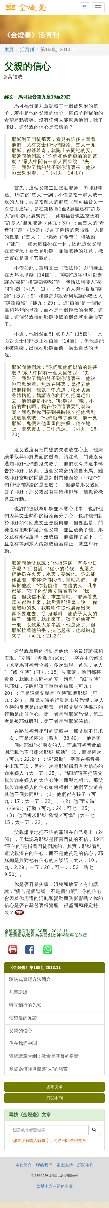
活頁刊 (27, 49)
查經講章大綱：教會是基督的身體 (44, 1056)
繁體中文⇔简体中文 (54, 1186)
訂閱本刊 (55, 1098)
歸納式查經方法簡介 (30, 979)
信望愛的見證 (23, 1017)
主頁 (9, 49)
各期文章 (55, 1086)
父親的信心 (20, 1030)
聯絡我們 (44, 1165)
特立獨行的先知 (25, 1005)
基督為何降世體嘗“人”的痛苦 (38, 1069)
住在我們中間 (23, 1043)
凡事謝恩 (18, 992)
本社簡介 (23, 1165)
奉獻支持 (65, 1165)
